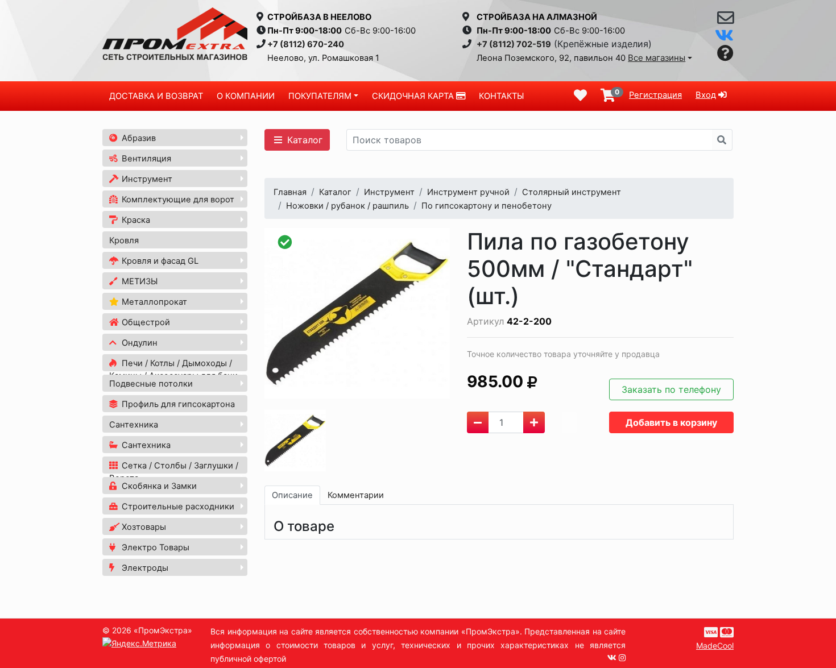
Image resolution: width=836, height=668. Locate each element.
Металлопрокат (153, 302)
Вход (706, 95)
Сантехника (133, 425)
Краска (134, 220)
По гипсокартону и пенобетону (486, 206)
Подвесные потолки (151, 384)
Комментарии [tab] (356, 495)
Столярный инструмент (571, 192)
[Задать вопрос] (725, 54)
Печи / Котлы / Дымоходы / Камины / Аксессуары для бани (173, 369)
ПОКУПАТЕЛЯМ (319, 96)
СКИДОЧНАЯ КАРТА (414, 96)
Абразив (137, 138)
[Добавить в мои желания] (569, 422)
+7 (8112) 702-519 (514, 44)
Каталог (303, 140)
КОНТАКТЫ (501, 96)
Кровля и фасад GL (158, 261)
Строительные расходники (176, 506)
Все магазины (656, 57)
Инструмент (145, 179)
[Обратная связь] (725, 20)
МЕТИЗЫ (138, 281)
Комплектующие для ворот (176, 199)
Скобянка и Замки (158, 486)
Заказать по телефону (671, 389)
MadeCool (715, 645)
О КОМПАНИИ (246, 96)
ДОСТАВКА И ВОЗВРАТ (156, 96)
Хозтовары (142, 527)
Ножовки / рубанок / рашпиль (347, 206)
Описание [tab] (292, 495)
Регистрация (655, 95)
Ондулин (138, 343)
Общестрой (144, 322)
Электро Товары (154, 547)
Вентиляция (145, 158)
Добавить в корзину (671, 422)
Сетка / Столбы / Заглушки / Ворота (173, 471)
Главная (290, 192)
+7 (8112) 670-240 (305, 44)
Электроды (143, 568)
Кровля (124, 240)
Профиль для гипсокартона (177, 404)
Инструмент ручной (468, 192)
